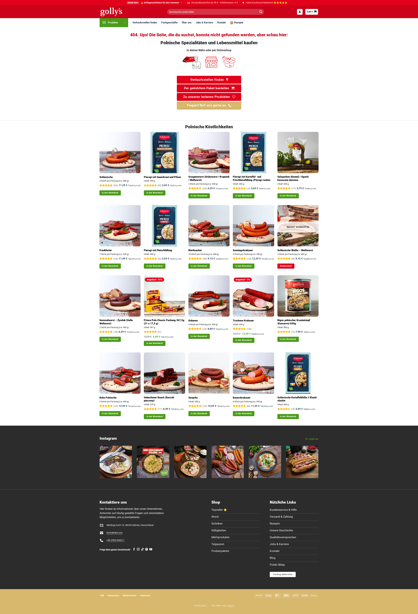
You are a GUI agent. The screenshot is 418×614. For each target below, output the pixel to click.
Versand (230, 606)
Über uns (187, 22)
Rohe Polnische (107, 397)
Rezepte (238, 22)
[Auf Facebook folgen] (134, 549)
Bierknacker (195, 250)
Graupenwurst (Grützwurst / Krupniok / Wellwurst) (208, 178)
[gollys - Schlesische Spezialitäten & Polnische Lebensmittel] (115, 12)
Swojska (193, 397)
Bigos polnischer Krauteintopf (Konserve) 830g (293, 322)
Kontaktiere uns (114, 532)
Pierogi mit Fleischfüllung (158, 250)
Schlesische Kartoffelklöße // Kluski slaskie (297, 399)
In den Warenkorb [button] (110, 193)
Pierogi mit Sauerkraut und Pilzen (162, 177)
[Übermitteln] (261, 12)
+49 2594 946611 (115, 540)
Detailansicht (286, 266)
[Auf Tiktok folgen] (142, 549)
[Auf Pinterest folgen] (146, 549)
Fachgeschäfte (169, 22)
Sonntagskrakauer (243, 250)
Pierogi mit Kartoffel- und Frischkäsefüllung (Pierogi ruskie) (251, 178)
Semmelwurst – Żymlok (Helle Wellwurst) (116, 322)
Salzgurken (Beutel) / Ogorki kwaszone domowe (293, 178)
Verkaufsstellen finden (144, 22)
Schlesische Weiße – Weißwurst (295, 250)
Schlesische (106, 177)
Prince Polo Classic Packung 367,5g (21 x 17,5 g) (164, 322)
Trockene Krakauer (243, 320)
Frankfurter (105, 250)
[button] (300, 12)
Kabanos (193, 320)
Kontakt (221, 22)
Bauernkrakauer (241, 397)
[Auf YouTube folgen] (150, 549)
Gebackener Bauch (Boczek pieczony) (159, 399)
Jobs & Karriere (204, 22)
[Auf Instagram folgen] (138, 549)
